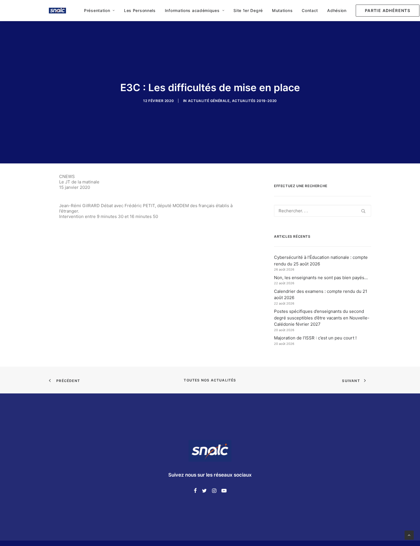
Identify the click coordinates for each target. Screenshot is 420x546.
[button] (385, 11)
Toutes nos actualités (210, 380)
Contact (310, 10)
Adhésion (337, 10)
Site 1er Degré (248, 10)
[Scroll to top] (409, 534)
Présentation (97, 10)
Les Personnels (140, 10)
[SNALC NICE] (57, 10)
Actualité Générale (209, 101)
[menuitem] (99, 10)
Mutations (282, 10)
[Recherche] (322, 211)
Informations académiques (192, 10)
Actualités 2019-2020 (254, 101)
